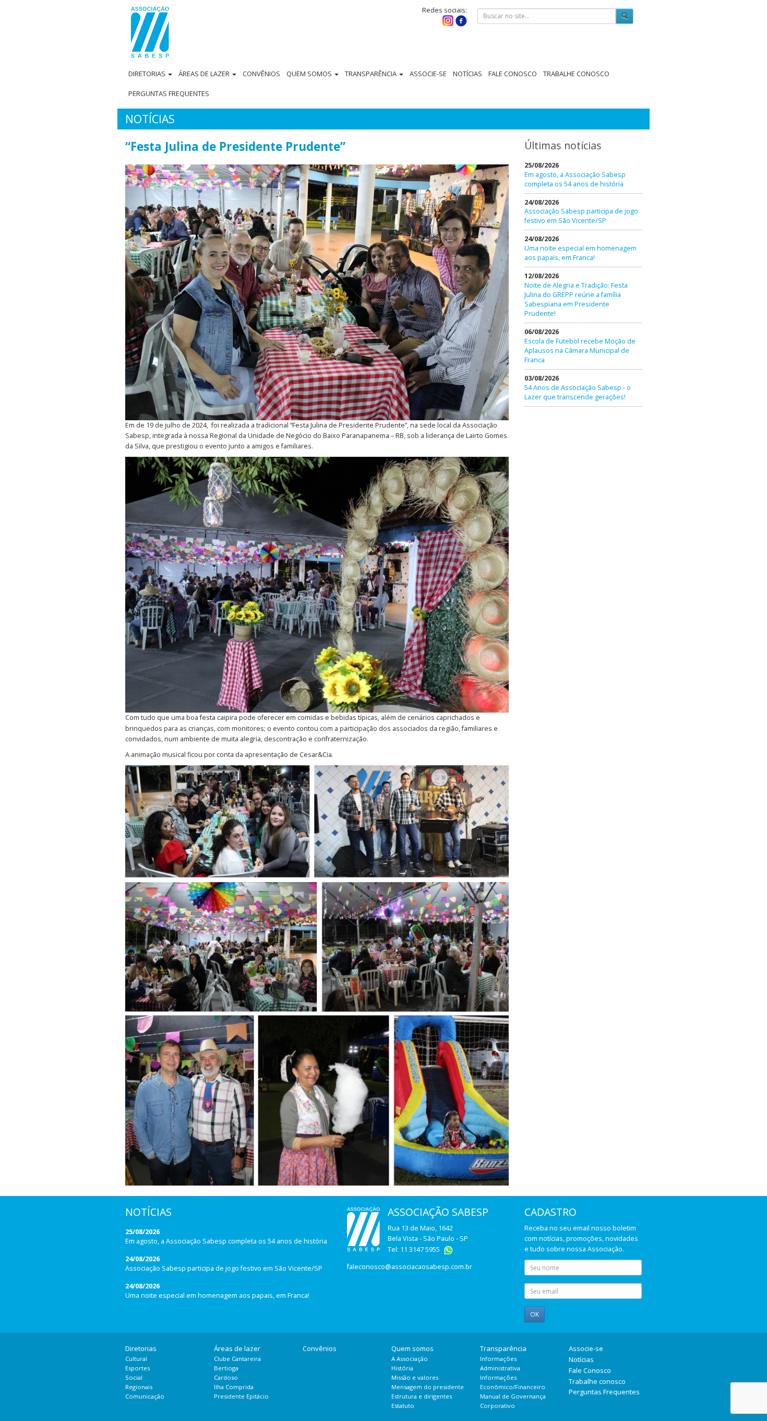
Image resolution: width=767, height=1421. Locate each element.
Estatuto (402, 1406)
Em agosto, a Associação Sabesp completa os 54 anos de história (575, 179)
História (402, 1368)
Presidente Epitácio (241, 1396)
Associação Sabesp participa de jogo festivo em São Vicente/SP (581, 216)
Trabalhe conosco (576, 73)
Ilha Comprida (234, 1387)
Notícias (467, 73)
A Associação (409, 1359)
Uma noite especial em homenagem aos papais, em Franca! (580, 253)
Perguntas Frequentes (168, 93)
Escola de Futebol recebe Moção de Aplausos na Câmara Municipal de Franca (580, 350)
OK (534, 1314)
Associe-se (428, 73)
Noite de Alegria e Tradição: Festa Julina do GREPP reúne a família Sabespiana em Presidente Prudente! (576, 299)
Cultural (136, 1359)
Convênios (261, 73)
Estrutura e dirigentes (421, 1396)
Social (133, 1377)
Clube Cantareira (237, 1359)
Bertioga (226, 1368)
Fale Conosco (512, 73)
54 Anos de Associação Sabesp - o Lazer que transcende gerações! (577, 392)
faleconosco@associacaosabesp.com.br (409, 1266)
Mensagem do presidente (427, 1387)
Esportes (137, 1368)
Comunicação (144, 1396)
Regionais (138, 1387)
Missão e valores (414, 1377)
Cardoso (226, 1377)
